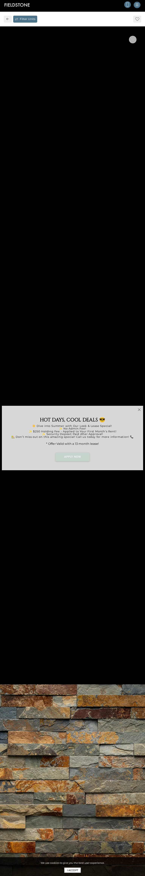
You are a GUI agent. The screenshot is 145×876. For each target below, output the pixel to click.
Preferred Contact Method (95, 359)
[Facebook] (12, 367)
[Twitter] (19, 367)
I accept (72, 870)
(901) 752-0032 (22, 359)
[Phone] (127, 4)
